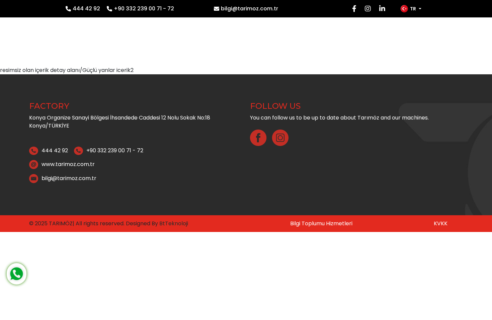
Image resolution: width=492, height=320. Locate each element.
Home (234, 40)
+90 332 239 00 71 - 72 (144, 8)
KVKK (440, 223)
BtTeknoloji (173, 223)
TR (413, 8)
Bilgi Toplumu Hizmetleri (321, 223)
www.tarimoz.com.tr (68, 164)
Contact (426, 40)
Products (320, 40)
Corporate (273, 40)
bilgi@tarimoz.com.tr (249, 8)
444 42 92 (86, 8)
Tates (389, 40)
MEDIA (358, 40)
